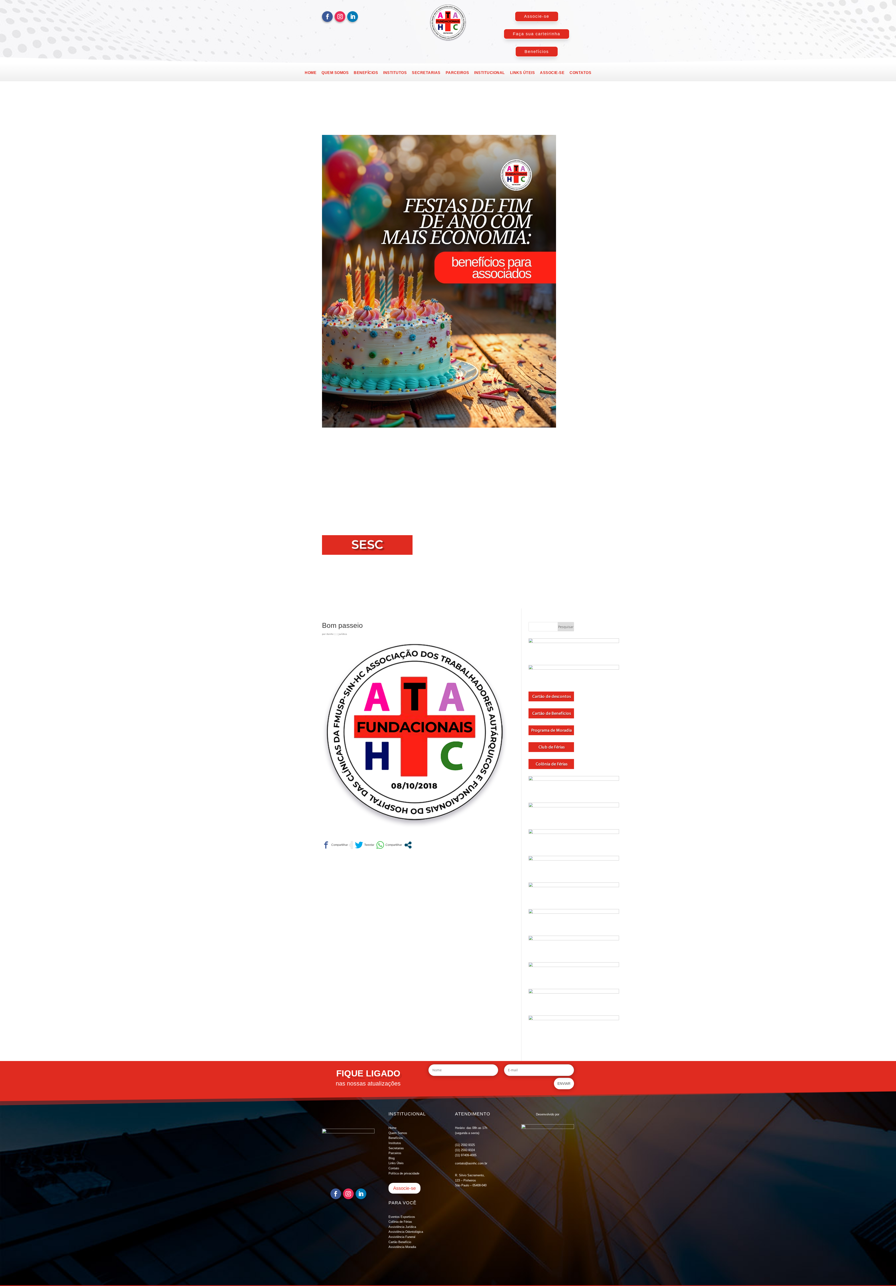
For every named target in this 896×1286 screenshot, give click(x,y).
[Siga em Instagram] (340, 16)
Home (310, 73)
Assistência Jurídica (402, 1227)
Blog (391, 1158)
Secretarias (426, 73)
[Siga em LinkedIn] (352, 16)
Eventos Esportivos (401, 1217)
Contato (393, 1168)
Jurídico (343, 634)
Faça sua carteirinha (536, 34)
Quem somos (335, 73)
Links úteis (522, 73)
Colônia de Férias (400, 1221)
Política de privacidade (403, 1173)
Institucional (489, 73)
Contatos (580, 73)
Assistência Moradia (402, 1247)
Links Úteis (396, 1163)
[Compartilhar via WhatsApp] (389, 845)
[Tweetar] (364, 845)
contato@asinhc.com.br (471, 1163)
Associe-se (536, 16)
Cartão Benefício (399, 1242)
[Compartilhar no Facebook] (335, 845)
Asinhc (330, 634)
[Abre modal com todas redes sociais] (408, 845)
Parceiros (457, 73)
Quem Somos (397, 1133)
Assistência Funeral (401, 1237)
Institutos (395, 73)
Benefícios (537, 51)
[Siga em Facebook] (327, 16)
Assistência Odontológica (405, 1231)
